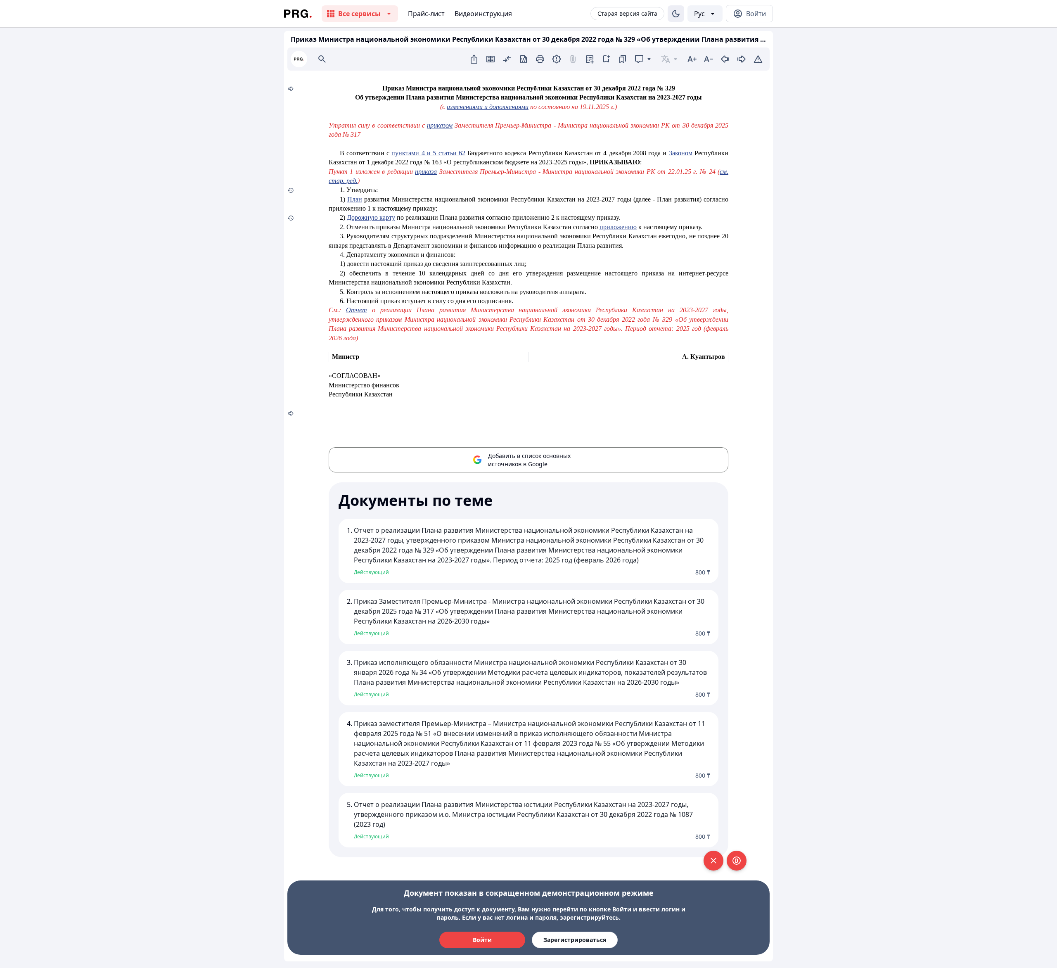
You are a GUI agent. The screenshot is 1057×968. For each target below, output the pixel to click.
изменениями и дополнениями (487, 106)
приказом (440, 125)
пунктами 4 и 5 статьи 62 (428, 153)
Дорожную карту (371, 217)
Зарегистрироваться (574, 940)
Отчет (356, 309)
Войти (482, 940)
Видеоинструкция (483, 13)
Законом (680, 153)
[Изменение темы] (676, 13)
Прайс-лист (426, 13)
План (354, 199)
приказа (426, 171)
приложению (618, 226)
